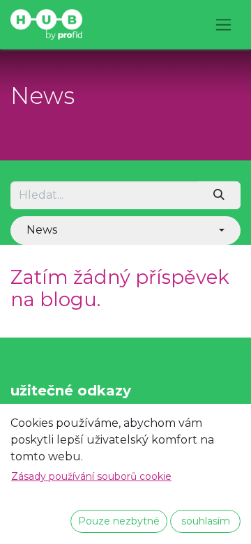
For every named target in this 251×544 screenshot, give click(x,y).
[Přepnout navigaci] (223, 24)
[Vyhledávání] (219, 195)
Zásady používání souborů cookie (91, 476)
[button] (125, 230)
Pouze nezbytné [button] (119, 521)
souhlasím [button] (205, 521)
